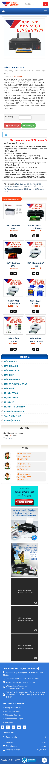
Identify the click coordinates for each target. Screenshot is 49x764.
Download (9, 722)
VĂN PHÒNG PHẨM (12, 415)
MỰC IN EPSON (11, 393)
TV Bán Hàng (25, 453)
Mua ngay (30, 125)
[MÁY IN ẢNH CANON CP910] (13, 288)
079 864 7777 (25, 477)
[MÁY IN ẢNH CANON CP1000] (36, 325)
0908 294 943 (25, 466)
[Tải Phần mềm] (24, 496)
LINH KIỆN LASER (12, 420)
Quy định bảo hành (12, 711)
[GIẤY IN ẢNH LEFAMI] (36, 288)
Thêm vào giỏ (13, 125)
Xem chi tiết (8, 438)
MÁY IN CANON (11, 366)
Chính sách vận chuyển (14, 718)
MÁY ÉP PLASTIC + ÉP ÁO (15, 384)
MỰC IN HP (9, 402)
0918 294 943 (25, 456)
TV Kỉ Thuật (25, 474)
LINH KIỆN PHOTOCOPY (15, 411)
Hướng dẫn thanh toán (13, 707)
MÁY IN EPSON (10, 361)
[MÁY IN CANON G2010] (25, 37)
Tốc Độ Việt (16, 760)
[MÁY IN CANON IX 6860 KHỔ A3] (36, 212)
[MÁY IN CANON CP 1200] (36, 250)
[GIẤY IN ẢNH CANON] (13, 325)
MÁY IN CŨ (9, 388)
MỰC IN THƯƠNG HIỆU (14, 406)
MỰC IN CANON (11, 397)
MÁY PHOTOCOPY (12, 370)
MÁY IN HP (9, 375)
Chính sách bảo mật (13, 715)
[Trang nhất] (3, 11)
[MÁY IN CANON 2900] (13, 211)
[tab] (6, 134)
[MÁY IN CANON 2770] (13, 250)
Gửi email (24, 458)
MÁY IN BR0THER (12, 379)
